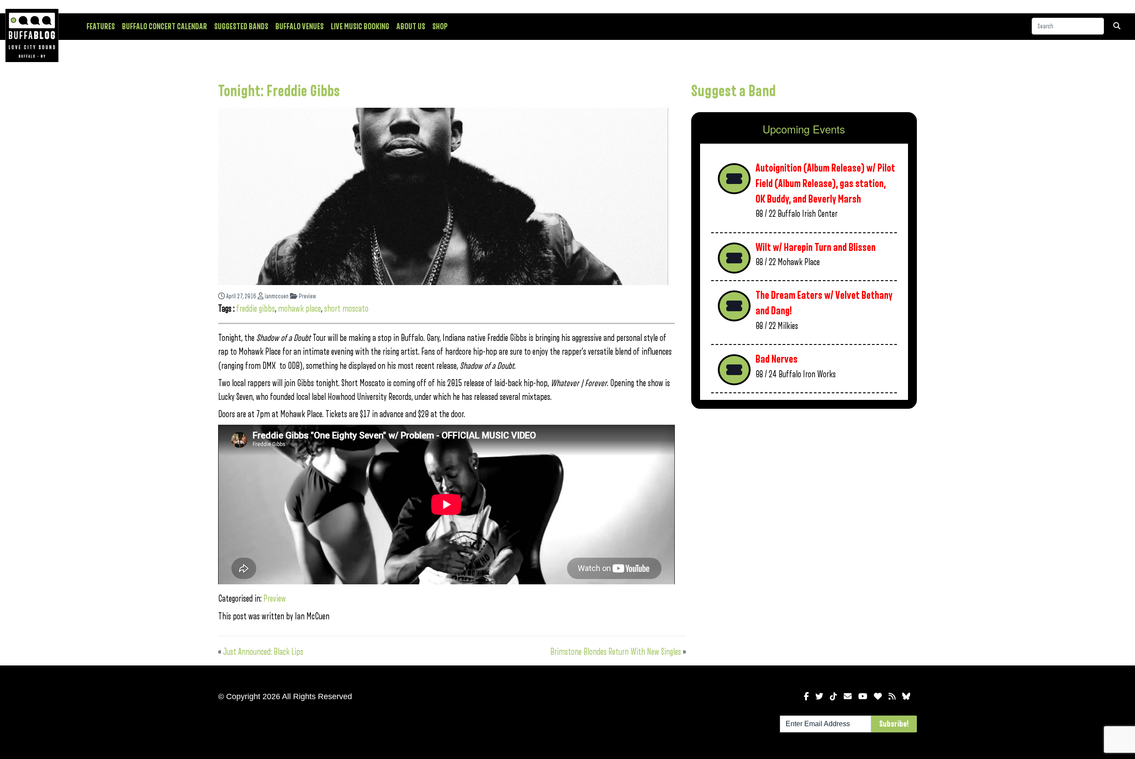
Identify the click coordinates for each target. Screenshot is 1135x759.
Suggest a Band (733, 91)
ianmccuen (276, 296)
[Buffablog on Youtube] (862, 696)
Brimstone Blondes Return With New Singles (615, 652)
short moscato (346, 308)
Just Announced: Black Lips (263, 652)
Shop (440, 26)
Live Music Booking (360, 26)
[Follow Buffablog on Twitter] (819, 696)
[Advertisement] (804, 485)
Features (100, 26)
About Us (410, 26)
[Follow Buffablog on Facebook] (806, 696)
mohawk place (299, 308)
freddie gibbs (255, 308)
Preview (306, 296)
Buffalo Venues (299, 26)
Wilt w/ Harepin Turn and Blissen (815, 247)
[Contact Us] (848, 696)
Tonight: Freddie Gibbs (279, 91)
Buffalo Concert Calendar (164, 26)
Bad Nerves (776, 359)
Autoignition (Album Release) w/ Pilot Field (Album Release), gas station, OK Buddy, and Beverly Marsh (825, 183)
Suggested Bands (241, 26)
